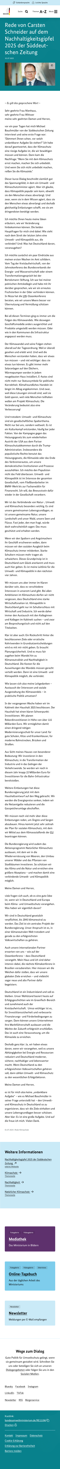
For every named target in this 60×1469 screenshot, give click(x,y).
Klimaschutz (11, 1174)
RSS (21, 1400)
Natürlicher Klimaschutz (17, 1193)
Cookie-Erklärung (14, 1440)
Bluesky (9, 1386)
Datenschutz (36, 1435)
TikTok (20, 1392)
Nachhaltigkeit (12, 1184)
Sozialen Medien (30, 1373)
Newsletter (18, 1313)
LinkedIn (9, 1392)
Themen (35, 12)
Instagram (33, 1386)
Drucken (9, 1424)
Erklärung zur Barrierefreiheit (20, 1445)
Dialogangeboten (15, 1369)
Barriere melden (13, 1450)
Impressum (21, 1435)
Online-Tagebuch (23, 1274)
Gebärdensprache (23, 2)
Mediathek (17, 1239)
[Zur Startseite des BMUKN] (6, 11)
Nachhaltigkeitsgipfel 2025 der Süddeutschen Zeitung (28, 1163)
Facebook (20, 1386)
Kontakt (9, 1435)
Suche (20, 11)
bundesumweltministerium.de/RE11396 (25, 1420)
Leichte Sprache (41, 2)
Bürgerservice (32, 1400)
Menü (51, 11)
